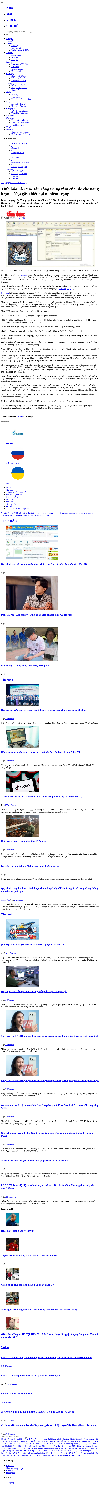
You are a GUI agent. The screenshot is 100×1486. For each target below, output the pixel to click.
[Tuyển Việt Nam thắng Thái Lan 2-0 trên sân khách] (50, 1245)
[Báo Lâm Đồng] (50, 1040)
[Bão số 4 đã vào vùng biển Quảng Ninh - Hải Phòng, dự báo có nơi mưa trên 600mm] (50, 1352)
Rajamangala (86, 1441)
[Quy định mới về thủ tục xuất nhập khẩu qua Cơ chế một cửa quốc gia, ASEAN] (50, 542)
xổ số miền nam (29, 1453)
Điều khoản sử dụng (14, 1468)
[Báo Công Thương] (50, 846)
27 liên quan (10, 1434)
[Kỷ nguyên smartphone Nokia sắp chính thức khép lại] (50, 861)
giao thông (40, 1453)
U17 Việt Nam (54, 1451)
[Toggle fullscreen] (6, 421)
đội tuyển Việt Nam (14, 1453)
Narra (8, 1455)
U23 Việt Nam (72, 1453)
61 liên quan (6, 1402)
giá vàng (54, 1448)
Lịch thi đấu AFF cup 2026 (12, 1439)
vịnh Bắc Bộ (60, 1444)
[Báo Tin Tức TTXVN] (50, 211)
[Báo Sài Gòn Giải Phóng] (50, 1362)
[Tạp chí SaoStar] (50, 1235)
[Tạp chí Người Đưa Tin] (50, 870)
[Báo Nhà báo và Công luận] (50, 670)
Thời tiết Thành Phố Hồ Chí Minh (19, 1446)
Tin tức (19, 417)
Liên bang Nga (65, 289)
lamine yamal (65, 1451)
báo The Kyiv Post (14, 495)
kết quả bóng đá (53, 1446)
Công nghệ (5, 183)
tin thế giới (87, 1451)
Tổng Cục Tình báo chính (17, 492)
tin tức (51, 1444)
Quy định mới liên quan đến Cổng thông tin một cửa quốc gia (34, 991)
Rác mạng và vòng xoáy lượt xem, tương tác (25, 665)
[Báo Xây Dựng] (50, 568)
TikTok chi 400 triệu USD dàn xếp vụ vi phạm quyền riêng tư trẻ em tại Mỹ (41, 796)
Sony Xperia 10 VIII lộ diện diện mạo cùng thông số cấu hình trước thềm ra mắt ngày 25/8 (49, 1036)
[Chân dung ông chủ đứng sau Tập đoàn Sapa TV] (50, 1274)
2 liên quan (9, 718)
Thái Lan (82, 1453)
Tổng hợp (10, 1483)
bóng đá (45, 1444)
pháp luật (90, 1453)
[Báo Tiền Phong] (50, 1342)
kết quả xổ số (55, 1439)
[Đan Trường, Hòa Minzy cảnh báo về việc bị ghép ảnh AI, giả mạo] (50, 593)
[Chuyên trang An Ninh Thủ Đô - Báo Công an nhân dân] (50, 1165)
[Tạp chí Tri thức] (50, 619)
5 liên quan (9, 1117)
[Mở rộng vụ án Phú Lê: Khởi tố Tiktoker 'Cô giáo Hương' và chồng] (50, 1407)
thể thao (76, 1439)
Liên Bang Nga (12, 463)
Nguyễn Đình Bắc (32, 1455)
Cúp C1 (48, 1453)
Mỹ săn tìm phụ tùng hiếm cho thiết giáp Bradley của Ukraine (34, 1160)
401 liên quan (10, 953)
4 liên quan (9, 850)
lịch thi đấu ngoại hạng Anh (28, 1448)
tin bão (95, 1441)
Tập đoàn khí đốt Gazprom (17, 509)
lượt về (32, 1441)
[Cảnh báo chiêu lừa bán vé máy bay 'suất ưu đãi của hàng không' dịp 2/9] (50, 737)
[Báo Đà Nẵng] (50, 1085)
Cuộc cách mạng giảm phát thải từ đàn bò (23, 841)
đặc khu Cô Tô (51, 1441)
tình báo (9, 502)
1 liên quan (9, 1044)
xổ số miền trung (18, 1455)
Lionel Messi (11, 1448)
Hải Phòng (40, 1441)
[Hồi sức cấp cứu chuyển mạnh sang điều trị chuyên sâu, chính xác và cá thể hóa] (50, 695)
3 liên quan (9, 761)
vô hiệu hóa (11, 504)
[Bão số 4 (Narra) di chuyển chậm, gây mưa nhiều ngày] (50, 1370)
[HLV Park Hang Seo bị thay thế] (50, 1220)
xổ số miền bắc (64, 1441)
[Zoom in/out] (8, 421)
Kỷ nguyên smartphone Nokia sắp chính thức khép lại (30, 866)
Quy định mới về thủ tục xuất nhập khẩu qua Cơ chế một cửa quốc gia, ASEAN (44, 564)
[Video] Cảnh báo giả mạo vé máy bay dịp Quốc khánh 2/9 (32, 944)
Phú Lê (94, 1448)
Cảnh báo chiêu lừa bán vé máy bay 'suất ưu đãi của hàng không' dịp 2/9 (40, 752)
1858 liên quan (15, 218)
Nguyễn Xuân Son (39, 1451)
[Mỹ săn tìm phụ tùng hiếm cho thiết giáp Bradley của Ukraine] (50, 1155)
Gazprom (5, 293)
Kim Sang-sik (78, 1448)
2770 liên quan (11, 805)
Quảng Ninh (77, 1451)
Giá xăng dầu (67, 1439)
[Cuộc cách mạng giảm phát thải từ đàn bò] (50, 826)
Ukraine (24, 275)
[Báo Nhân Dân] (50, 949)
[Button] (2, 2)
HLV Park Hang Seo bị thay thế (18, 1230)
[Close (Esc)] (2, 421)
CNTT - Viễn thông (18, 183)
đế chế (9, 506)
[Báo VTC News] (50, 757)
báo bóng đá (45, 1439)
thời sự (55, 1453)
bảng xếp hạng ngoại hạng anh (78, 1444)
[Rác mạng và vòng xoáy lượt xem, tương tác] (50, 644)
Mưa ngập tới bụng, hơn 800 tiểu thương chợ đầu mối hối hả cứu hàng (39, 1309)
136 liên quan (6, 1366)
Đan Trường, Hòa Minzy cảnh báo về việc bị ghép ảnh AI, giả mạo (37, 614)
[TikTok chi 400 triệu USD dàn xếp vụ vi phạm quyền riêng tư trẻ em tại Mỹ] (50, 782)
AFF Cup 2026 (39, 1446)
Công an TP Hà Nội (23, 1451)
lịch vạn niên (45, 1448)
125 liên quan (11, 1420)
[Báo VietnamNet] (50, 1314)
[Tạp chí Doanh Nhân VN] (50, 1289)
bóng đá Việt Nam (31, 1439)
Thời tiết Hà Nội (15, 1444)
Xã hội (87, 1448)
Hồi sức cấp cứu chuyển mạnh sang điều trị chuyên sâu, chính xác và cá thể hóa (43, 710)
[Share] (4, 421)
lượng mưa (45, 1455)
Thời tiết (62, 1453)
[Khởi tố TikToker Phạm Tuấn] (50, 1389)
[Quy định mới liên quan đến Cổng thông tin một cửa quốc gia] (50, 977)
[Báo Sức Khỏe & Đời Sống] (50, 714)
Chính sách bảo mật (14, 1470)
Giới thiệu (10, 1465)
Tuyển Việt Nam (66, 1448)
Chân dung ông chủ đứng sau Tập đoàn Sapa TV (28, 1284)
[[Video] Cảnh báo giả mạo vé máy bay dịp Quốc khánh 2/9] (50, 930)
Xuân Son (25, 1441)
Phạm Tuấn (75, 1441)
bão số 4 (4, 1444)
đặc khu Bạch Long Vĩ (32, 1444)
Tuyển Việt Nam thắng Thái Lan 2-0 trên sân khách (29, 1255)
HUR (8, 488)
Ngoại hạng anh (7, 1451)
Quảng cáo (10, 1472)
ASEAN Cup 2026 (68, 1446)
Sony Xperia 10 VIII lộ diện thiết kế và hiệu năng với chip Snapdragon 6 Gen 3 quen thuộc (50, 1080)
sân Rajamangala (87, 1439)
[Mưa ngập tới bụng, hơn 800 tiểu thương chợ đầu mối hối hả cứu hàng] (50, 1299)
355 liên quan (10, 1197)
